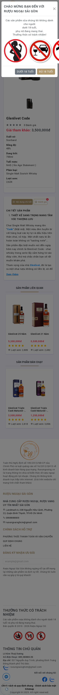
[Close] (54, 8)
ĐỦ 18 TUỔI (46, 71)
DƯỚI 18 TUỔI (25, 71)
